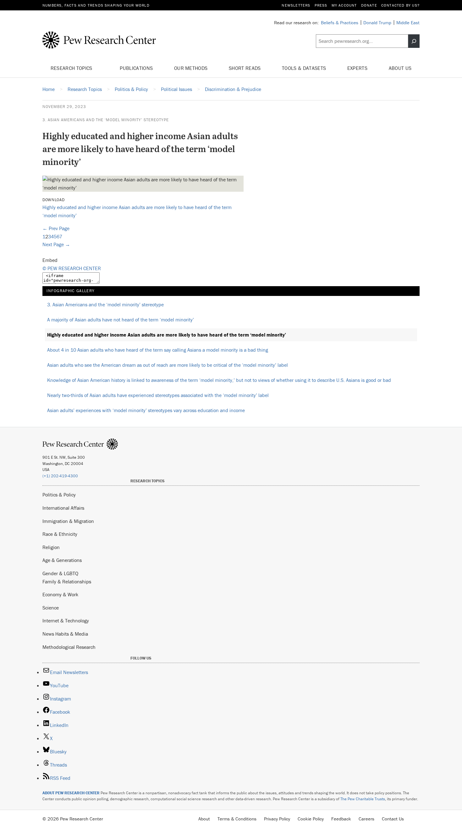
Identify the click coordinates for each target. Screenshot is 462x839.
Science (50, 607)
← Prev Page (55, 228)
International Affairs (63, 508)
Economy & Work (60, 594)
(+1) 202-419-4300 (60, 476)
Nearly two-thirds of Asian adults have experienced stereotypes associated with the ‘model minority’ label (158, 395)
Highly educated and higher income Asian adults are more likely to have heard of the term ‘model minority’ (166, 335)
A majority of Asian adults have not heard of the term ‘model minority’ (120, 319)
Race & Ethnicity (59, 534)
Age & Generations (62, 560)
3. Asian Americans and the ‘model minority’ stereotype (105, 119)
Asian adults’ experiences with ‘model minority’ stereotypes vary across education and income (146, 410)
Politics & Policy (59, 494)
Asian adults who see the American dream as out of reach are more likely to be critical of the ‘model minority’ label (167, 365)
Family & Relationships (66, 581)
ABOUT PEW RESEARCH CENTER (71, 793)
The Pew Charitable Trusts (362, 799)
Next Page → (56, 244)
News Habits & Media (65, 634)
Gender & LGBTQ (60, 573)
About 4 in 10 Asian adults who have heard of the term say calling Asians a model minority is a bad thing (157, 350)
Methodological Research (69, 647)
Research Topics (72, 68)
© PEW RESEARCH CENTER (71, 268)
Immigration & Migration (68, 521)
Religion (51, 547)
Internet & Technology (65, 620)
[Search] (414, 41)
